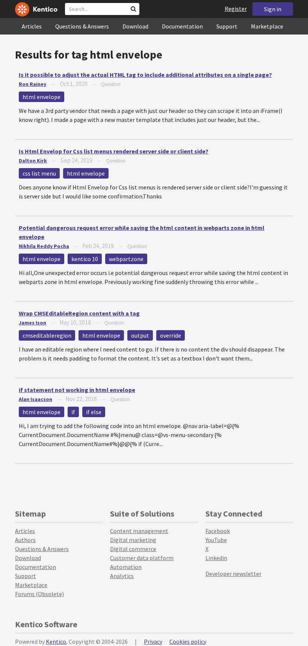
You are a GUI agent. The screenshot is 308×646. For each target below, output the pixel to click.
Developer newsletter (233, 573)
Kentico (56, 641)
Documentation (182, 26)
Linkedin (216, 558)
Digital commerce (133, 549)
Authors (25, 540)
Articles (32, 26)
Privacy (153, 641)
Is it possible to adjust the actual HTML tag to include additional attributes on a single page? (145, 74)
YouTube (216, 540)
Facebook (217, 531)
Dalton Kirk (33, 160)
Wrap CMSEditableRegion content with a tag (79, 313)
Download (135, 26)
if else (93, 412)
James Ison (32, 322)
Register (236, 8)
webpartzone (126, 259)
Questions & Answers (82, 26)
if (73, 412)
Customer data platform (142, 558)
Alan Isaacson (35, 399)
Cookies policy (187, 641)
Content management (139, 531)
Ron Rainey (32, 84)
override (170, 335)
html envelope (41, 97)
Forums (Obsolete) (39, 594)
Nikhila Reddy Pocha (44, 246)
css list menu (39, 173)
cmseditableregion (47, 335)
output (140, 335)
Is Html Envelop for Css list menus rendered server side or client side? (113, 151)
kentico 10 (84, 259)
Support (226, 26)
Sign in (272, 9)
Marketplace (267, 26)
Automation (126, 567)
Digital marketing (133, 540)
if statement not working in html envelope (77, 390)
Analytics (122, 576)
